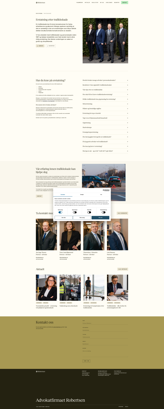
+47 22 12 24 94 (39, 259)
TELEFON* (84, 334)
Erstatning (39, 13)
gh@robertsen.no (111, 257)
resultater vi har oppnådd (49, 100)
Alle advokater (122, 213)
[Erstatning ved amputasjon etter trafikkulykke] (93, 292)
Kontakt (41, 45)
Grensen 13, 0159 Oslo (102, 372)
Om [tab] (101, 194)
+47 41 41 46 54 (86, 259)
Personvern (121, 406)
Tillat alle (100, 217)
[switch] (75, 212)
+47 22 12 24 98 (63, 259)
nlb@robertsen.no (64, 257)
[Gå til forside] (40, 2)
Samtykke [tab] (63, 194)
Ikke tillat (64, 217)
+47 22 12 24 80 (39, 328)
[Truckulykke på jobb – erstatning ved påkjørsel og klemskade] (46, 292)
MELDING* (84, 348)
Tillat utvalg (82, 217)
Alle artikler (123, 269)
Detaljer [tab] (82, 194)
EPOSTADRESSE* (85, 327)
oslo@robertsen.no (57, 327)
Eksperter (51, 45)
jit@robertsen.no (39, 257)
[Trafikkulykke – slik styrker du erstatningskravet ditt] (117, 292)
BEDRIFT (84, 341)
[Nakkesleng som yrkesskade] (70, 291)
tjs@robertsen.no (87, 257)
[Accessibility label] (39, 196)
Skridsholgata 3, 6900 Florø (103, 375)
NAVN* (84, 320)
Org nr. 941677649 (85, 375)
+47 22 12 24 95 (110, 259)
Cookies (126, 406)
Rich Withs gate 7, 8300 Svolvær (104, 374)
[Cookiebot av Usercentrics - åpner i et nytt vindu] (103, 190)
